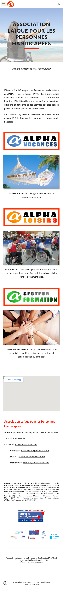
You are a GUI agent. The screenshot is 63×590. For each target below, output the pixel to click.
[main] (31, 35)
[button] (3, 4)
